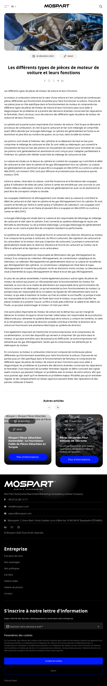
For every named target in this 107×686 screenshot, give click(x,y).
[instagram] (18, 527)
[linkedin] (5, 527)
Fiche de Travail (10, 680)
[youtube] (12, 527)
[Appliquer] (98, 626)
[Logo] (57, 6)
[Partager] (45, 80)
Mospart (11, 532)
